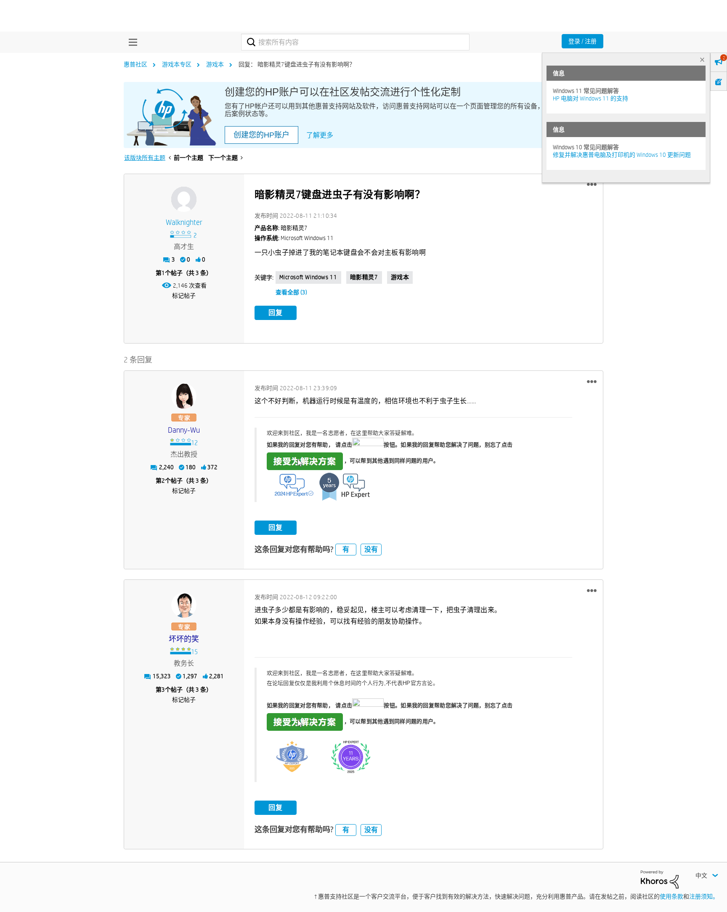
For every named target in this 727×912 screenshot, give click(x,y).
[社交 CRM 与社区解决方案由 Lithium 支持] (660, 879)
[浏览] (131, 42)
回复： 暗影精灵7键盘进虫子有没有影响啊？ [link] (297, 64)
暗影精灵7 (364, 277)
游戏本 (215, 64)
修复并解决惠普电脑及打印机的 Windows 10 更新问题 (622, 155)
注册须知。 (704, 896)
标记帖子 (184, 295)
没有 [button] (371, 549)
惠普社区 (135, 64)
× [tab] (702, 59)
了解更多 (319, 135)
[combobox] (355, 42)
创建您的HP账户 (261, 135)
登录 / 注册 (582, 41)
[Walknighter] (183, 199)
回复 (275, 312)
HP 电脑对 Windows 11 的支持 (590, 98)
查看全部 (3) (291, 292)
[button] (591, 184)
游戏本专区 (176, 64)
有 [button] (345, 549)
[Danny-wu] (183, 396)
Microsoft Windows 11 (308, 277)
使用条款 (671, 896)
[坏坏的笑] (183, 605)
